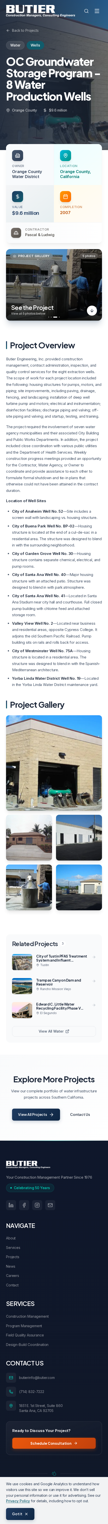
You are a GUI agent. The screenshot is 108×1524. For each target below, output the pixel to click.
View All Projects (32, 1114)
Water (15, 45)
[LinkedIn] (11, 1205)
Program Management (24, 1326)
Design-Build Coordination (27, 1344)
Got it (17, 1513)
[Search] (86, 11)
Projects (12, 1257)
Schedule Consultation (51, 1443)
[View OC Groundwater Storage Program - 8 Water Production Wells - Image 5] (79, 887)
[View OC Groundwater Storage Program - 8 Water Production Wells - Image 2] (29, 838)
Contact (12, 1285)
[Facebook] (24, 1205)
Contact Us (80, 1114)
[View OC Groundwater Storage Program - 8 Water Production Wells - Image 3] (79, 838)
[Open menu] (97, 11)
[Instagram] (37, 1205)
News (10, 1266)
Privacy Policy (18, 1501)
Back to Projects (25, 30)
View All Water (51, 1031)
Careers (12, 1275)
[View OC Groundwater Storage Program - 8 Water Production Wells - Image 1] (54, 763)
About (11, 1238)
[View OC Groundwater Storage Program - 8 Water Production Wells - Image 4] (29, 887)
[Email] (50, 1205)
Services (13, 1247)
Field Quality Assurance (25, 1335)
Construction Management (27, 1316)
